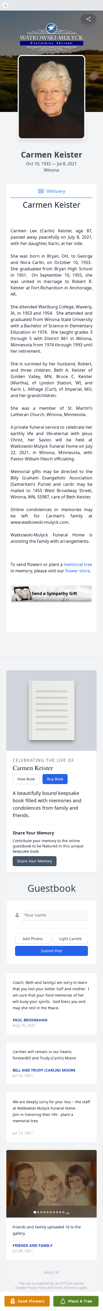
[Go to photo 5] (47, 1212)
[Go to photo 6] (51, 1212)
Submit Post (51, 950)
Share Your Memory (34, 861)
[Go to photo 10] (63, 1212)
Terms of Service (66, 1287)
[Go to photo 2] (38, 1212)
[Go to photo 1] (35, 1212)
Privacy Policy (36, 1287)
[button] (51, 1184)
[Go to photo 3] (41, 1212)
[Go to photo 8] (57, 1212)
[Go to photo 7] (54, 1212)
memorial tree (78, 564)
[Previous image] (11, 1184)
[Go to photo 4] (44, 1212)
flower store (77, 571)
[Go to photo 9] (60, 1212)
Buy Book (55, 778)
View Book (26, 778)
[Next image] (91, 1184)
